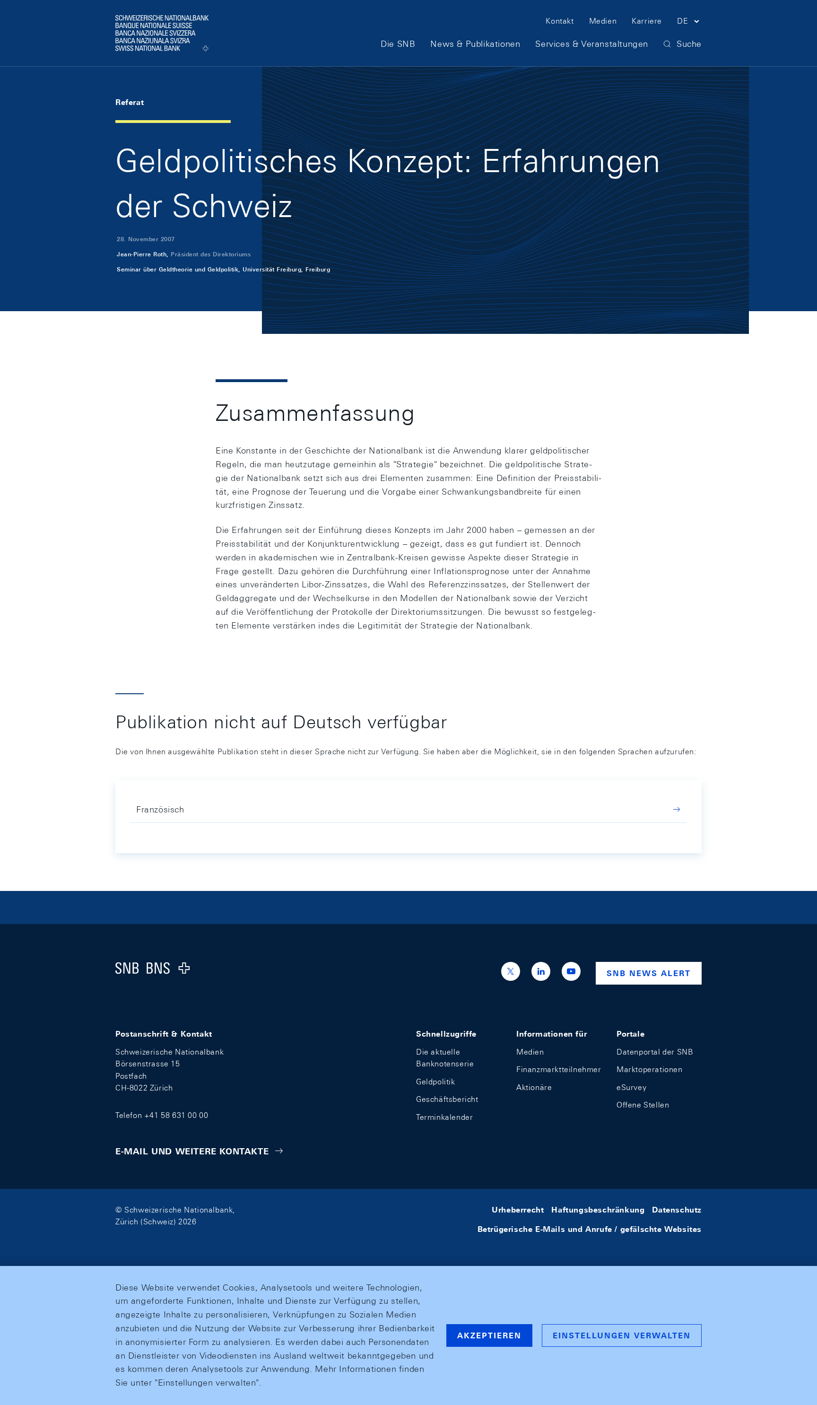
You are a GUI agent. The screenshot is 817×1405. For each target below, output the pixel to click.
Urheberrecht (518, 1209)
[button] (689, 22)
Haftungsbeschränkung (597, 1209)
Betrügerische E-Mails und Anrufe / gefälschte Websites (590, 1229)
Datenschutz (677, 1209)
